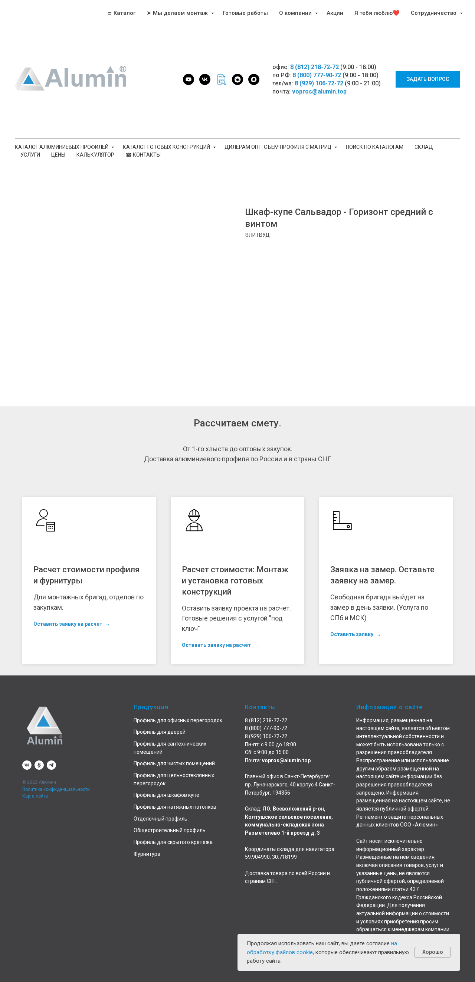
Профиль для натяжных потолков (175, 807)
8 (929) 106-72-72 (319, 83)
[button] (428, 79)
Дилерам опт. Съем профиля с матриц (278, 147)
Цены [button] (58, 155)
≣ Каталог (121, 13)
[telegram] (51, 765)
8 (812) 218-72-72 (314, 67)
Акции (335, 13)
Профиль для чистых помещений (174, 763)
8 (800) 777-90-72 (316, 75)
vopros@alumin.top (319, 91)
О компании (296, 13)
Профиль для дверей (160, 732)
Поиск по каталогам (374, 147)
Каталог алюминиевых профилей (62, 147)
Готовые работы (245, 13)
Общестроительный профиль (170, 830)
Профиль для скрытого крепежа (173, 842)
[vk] (204, 79)
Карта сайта (35, 796)
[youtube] (188, 79)
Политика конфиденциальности (56, 789)
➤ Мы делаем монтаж (178, 13)
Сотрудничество (434, 13)
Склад (424, 147)
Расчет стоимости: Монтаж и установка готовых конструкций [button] (235, 580)
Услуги (30, 155)
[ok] (39, 765)
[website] (221, 79)
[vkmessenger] (237, 79)
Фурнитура (147, 854)
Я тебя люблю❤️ (377, 13)
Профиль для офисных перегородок (178, 720)
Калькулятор (95, 155)
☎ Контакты (143, 155)
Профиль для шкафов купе (166, 795)
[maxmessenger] (253, 79)
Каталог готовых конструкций (167, 147)
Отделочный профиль (160, 819)
